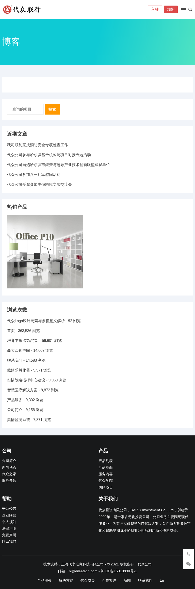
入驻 (155, 9)
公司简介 (14, 410)
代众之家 (9, 474)
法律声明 (9, 528)
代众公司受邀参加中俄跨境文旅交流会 (39, 184)
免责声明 (9, 535)
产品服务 (14, 400)
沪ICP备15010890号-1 (119, 571)
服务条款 (9, 481)
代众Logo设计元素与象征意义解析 (36, 321)
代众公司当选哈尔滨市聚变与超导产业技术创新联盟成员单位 (58, 164)
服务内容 (106, 474)
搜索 (52, 109)
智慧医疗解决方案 (22, 390)
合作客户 (109, 580)
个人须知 (9, 522)
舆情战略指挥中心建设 (26, 380)
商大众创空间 (18, 350)
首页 (11, 330)
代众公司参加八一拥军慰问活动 (33, 174)
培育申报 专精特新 (23, 340)
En (162, 580)
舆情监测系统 (18, 419)
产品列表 (106, 461)
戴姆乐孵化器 (18, 370)
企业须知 (9, 515)
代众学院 (106, 481)
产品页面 (106, 467)
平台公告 (9, 508)
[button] (183, 10)
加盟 (171, 9)
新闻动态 (9, 467)
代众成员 (87, 580)
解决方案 (66, 580)
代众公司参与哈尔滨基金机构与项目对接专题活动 (49, 155)
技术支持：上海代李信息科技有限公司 (73, 564)
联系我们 (14, 360)
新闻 (127, 580)
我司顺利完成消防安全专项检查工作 (37, 145)
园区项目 (106, 487)
